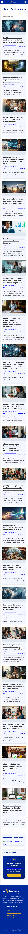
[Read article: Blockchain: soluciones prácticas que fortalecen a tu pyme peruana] (14, 553)
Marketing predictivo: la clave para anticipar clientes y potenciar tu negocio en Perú (13, 160)
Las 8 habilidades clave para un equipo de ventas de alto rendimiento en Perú (13, 726)
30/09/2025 (20, 574)
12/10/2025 (20, 247)
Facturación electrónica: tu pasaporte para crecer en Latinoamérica (13, 607)
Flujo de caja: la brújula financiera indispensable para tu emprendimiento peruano (12, 767)
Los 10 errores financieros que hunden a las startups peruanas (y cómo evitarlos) (13, 40)
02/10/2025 (20, 494)
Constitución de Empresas (14, 913)
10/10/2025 (20, 331)
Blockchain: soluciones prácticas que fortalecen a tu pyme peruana (13, 567)
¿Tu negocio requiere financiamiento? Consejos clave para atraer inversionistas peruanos (12, 447)
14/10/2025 (20, 86)
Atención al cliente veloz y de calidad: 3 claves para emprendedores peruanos (13, 280)
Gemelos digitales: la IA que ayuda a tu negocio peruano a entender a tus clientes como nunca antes (13, 365)
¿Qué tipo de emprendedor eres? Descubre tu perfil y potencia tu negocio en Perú (13, 488)
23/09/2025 (20, 693)
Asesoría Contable (12, 915)
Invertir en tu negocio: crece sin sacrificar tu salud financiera (13, 241)
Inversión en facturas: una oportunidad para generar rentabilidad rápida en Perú (13, 201)
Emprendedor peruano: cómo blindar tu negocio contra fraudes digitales (13, 119)
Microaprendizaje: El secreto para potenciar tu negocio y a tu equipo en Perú (13, 687)
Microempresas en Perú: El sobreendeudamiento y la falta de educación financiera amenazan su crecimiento (13, 322)
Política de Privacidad (12, 917)
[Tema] (25, 2)
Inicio (8, 910)
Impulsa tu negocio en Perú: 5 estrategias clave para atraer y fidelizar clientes (13, 406)
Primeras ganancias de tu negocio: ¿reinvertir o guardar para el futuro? (12, 80)
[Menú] (2, 2)
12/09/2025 (20, 775)
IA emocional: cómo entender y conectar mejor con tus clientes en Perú (13, 527)
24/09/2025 (20, 653)
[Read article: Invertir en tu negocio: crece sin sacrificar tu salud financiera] (14, 227)
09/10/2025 (20, 373)
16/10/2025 (20, 46)
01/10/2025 (20, 534)
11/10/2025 (20, 287)
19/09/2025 (20, 733)
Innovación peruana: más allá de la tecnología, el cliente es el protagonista (12, 647)
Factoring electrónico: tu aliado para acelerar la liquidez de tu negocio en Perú (12, 809)
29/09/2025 (20, 614)
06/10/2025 (20, 413)
